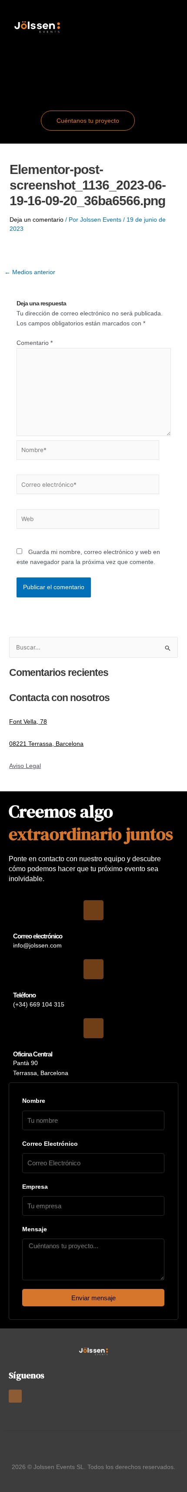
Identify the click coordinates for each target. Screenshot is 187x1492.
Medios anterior (29, 272)
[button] (93, 73)
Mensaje (34, 1229)
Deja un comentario (36, 219)
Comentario (35, 342)
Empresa (35, 1186)
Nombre (33, 1100)
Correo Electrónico (50, 1143)
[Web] (88, 520)
